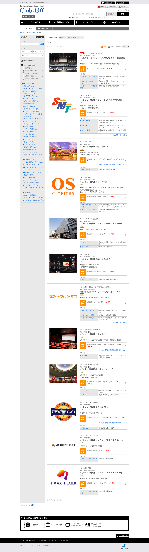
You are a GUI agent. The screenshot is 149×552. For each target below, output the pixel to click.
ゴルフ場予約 (29, 144)
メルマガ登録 (108, 2)
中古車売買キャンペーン (100, 17)
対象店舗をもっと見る (120, 135)
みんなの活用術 (30, 195)
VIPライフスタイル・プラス (33, 189)
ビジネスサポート (31, 183)
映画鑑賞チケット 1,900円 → (98, 302)
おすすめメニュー (31, 96)
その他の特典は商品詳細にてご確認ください (113, 164)
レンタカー (29, 131)
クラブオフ (29, 2)
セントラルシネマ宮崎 (87, 318)
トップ (22, 32)
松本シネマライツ (85, 355)
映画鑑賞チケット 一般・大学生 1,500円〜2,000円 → (105, 418)
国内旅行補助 (29, 106)
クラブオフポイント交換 (33, 89)
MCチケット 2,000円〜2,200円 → (100, 68)
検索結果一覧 (31, 32)
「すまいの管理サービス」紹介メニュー (33, 92)
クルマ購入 (29, 134)
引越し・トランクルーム (33, 164)
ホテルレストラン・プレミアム (33, 115)
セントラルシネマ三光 (87, 315)
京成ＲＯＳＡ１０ (85, 280)
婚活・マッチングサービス (33, 156)
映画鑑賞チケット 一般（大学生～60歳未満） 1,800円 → (104, 345)
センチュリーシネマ (86, 242)
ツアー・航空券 (30, 129)
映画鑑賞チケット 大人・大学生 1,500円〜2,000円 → (105, 160)
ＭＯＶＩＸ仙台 (85, 120)
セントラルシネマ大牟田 (88, 310)
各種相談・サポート (32, 172)
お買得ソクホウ (30, 137)
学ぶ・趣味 (29, 177)
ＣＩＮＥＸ (83, 395)
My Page (123, 6)
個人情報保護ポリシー (30, 540)
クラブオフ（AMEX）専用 (34, 198)
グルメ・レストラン (33, 119)
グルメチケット (30, 121)
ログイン (121, 2)
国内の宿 (29, 86)
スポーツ (28, 139)
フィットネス (30, 142)
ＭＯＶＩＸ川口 (85, 130)
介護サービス (30, 149)
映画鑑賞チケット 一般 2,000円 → (100, 196)
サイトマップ (54, 540)
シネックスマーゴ (85, 390)
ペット (27, 170)
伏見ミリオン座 (85, 247)
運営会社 (65, 540)
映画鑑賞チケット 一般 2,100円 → (100, 112)
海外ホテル (29, 126)
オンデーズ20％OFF (85, 17)
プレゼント (28, 98)
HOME (101, 6)
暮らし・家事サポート (33, 167)
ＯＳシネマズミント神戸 (88, 209)
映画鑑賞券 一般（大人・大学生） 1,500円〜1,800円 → (104, 383)
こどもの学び (30, 180)
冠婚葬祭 (29, 159)
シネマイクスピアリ (86, 170)
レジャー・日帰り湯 (33, 111)
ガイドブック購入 (31, 101)
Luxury (27, 192)
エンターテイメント (32, 124)
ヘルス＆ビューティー (33, 162)
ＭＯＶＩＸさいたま (86, 125)
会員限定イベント (31, 109)
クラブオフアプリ (31, 185)
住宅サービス (30, 175)
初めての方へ (111, 6)
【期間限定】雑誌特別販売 (34, 200)
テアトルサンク (85, 428)
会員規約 (43, 540)
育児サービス (30, 147)
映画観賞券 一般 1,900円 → (98, 450)
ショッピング (30, 152)
